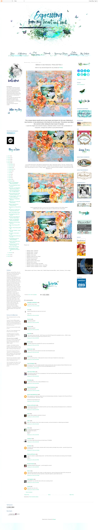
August (10, 170)
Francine (29, 319)
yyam (28, 413)
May (10, 175)
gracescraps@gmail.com (32, 394)
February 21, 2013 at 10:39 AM (33, 450)
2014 (9, 161)
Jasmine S (29, 438)
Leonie (28, 356)
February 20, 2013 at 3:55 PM (33, 338)
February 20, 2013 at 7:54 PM (33, 367)
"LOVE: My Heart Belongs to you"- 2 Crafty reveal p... (14, 191)
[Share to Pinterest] (48, 294)
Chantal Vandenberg (31, 387)
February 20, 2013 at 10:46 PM (33, 390)
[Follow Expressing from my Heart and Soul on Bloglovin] (11, 133)
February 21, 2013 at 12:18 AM (33, 401)
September (11, 169)
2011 (9, 256)
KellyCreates (30, 349)
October (10, 167)
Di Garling (29, 380)
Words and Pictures (31, 454)
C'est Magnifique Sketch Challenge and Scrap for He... (14, 249)
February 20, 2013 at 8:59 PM (33, 376)
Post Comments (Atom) (33, 496)
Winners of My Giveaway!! (14, 246)
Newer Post (26, 494)
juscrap (28, 341)
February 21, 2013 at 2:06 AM (33, 416)
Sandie (28, 486)
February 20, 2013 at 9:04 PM (33, 383)
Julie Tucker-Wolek (31, 371)
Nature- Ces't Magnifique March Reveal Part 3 (14, 183)
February (11, 181)
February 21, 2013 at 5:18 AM (33, 424)
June (10, 174)
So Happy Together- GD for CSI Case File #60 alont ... (15, 197)
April (10, 177)
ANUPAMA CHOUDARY (32, 302)
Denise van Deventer (31, 405)
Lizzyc (28, 420)
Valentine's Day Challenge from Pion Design (14, 245)
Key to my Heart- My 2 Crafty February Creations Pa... (14, 194)
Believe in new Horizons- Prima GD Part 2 (14, 205)
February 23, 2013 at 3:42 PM (33, 482)
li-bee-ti (28, 470)
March (10, 179)
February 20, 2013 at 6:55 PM (33, 359)
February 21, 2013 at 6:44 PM (33, 459)
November (11, 165)
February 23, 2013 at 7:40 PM (33, 489)
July (10, 172)
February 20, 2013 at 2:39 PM (33, 315)
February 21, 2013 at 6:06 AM (33, 441)
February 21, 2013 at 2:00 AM (33, 409)
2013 (9, 162)
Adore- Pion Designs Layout (14, 212)
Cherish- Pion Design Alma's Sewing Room (14, 242)
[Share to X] (45, 294)
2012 (9, 254)
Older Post (72, 494)
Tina (28, 309)
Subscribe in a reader (81, 79)
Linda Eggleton (30, 479)
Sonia (28, 427)
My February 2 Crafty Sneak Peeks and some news (14, 210)
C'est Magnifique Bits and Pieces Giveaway (14, 239)
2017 (9, 155)
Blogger (54, 519)
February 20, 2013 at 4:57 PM (33, 345)
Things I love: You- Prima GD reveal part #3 (14, 202)
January (10, 252)
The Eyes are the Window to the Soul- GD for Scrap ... (14, 217)
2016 (9, 157)
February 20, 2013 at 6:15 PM (33, 352)
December (11, 164)
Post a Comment (29, 492)
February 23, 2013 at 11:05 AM (33, 475)
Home (49, 494)
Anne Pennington (30, 363)
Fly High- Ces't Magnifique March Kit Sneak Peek (14, 220)
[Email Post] (41, 294)
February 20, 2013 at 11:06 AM (33, 305)
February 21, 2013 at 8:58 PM (33, 467)
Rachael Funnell (30, 463)
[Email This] (43, 294)
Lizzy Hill (29, 333)
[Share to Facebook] (47, 294)
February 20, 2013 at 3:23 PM (33, 322)
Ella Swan (29, 445)
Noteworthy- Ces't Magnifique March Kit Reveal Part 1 (14, 188)
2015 (9, 159)
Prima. (61, 67)
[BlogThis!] (44, 294)
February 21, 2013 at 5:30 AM (33, 434)
